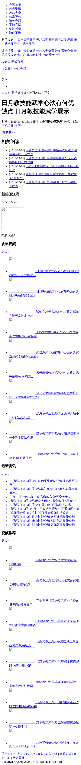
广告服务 (37, 754)
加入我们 (8, 68)
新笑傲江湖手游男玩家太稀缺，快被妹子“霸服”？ (44, 500)
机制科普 (15, 28)
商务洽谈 (51, 754)
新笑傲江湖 (19, 92)
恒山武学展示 (26, 43)
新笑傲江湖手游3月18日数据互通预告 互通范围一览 (45, 508)
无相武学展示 (45, 39)
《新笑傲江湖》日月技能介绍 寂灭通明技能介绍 (43, 516)
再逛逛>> (8, 132)
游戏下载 (15, 32)
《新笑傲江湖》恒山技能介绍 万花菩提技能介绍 (43, 524)
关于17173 (8, 754)
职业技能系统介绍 (48, 54)
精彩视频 (15, 16)
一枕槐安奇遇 (45, 50)
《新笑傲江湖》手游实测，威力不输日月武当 (41, 504)
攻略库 (6, 61)
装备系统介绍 (64, 50)
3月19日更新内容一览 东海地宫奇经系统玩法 (40, 496)
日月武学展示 (64, 39)
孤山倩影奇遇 (26, 50)
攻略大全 (15, 12)
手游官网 (15, 24)
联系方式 (66, 754)
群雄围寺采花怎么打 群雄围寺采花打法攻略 (40, 512)
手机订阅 (8, 125)
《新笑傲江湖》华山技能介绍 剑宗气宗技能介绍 (43, 520)
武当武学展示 (26, 39)
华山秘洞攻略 (26, 54)
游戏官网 (17, 61)
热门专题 (20, 68)
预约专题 (15, 20)
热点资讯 (15, 8)
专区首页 (15, 4)
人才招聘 (23, 754)
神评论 (18, 125)
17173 (5, 92)
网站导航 (19, 757)
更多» (5, 251)
